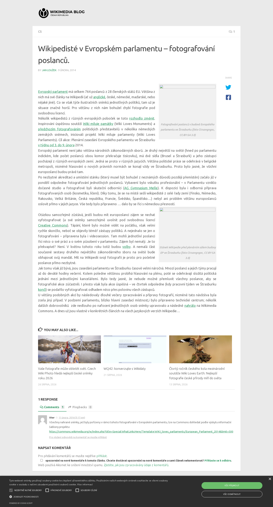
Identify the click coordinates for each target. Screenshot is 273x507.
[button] (92, 497)
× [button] (269, 479)
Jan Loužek (49, 70)
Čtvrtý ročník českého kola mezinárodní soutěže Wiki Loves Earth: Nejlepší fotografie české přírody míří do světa (197, 373)
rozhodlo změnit (141, 118)
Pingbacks (81, 407)
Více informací (85, 484)
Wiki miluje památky (98, 124)
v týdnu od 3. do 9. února (56, 145)
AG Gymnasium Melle (141, 188)
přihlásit (101, 456)
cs (40, 31)
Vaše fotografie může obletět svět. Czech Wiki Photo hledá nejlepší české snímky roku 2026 (67, 373)
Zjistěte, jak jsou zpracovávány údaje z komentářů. (136, 465)
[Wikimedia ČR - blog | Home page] (62, 13)
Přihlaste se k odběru (217, 460)
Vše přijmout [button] (232, 485)
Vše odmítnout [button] (232, 494)
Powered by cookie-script (20, 503)
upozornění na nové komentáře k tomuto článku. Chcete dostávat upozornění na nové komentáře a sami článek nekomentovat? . (138, 460)
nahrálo (190, 305)
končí (42, 289)
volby (126, 246)
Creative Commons (52, 225)
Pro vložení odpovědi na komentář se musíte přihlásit (78, 437)
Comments (54, 407)
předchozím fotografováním (59, 129)
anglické (99, 97)
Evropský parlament (53, 91)
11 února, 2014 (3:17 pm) (72, 417)
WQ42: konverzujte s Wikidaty (125, 368)
